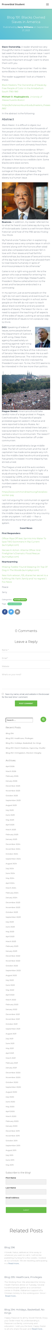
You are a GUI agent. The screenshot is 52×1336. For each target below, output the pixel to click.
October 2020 (12, 1082)
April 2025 (10, 825)
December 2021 (13, 1014)
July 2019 (9, 1155)
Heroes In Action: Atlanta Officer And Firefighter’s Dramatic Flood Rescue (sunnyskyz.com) (21, 553)
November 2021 (13, 1019)
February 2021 (12, 1063)
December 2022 (13, 956)
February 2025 (12, 834)
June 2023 (10, 927)
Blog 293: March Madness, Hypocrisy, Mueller (25, 748)
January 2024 (11, 897)
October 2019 (12, 1140)
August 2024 (11, 863)
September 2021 (13, 1029)
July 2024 (10, 868)
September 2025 (13, 800)
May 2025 (10, 820)
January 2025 (11, 839)
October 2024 (12, 854)
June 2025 (10, 815)
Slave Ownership (14, 604)
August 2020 (11, 1092)
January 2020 (11, 1126)
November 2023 (13, 907)
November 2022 (13, 961)
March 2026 (11, 771)
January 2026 (11, 781)
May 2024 (10, 878)
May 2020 (10, 1106)
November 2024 (13, 849)
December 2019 (13, 1131)
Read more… (14, 1263)
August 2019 (11, 1150)
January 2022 (11, 1009)
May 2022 (10, 990)
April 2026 (10, 766)
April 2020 (10, 1111)
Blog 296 (10, 733)
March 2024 (11, 888)
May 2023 (10, 931)
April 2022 (10, 995)
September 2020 (13, 1087)
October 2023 (12, 912)
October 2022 (12, 966)
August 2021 (11, 1034)
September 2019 (13, 1145)
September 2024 (13, 859)
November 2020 (13, 1077)
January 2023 (11, 951)
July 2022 (10, 980)
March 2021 (11, 1058)
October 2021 (12, 1024)
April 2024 (10, 883)
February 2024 (12, 893)
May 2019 (10, 1165)
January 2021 (11, 1068)
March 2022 (11, 1000)
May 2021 (10, 1048)
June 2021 (10, 1043)
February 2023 (12, 946)
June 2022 (10, 985)
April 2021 (10, 1053)
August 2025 (11, 805)
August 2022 (11, 975)
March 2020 (11, 1116)
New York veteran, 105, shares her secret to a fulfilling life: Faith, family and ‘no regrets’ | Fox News (25, 578)
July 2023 (10, 922)
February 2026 (12, 776)
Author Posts (20, 600)
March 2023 (11, 941)
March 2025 (11, 829)
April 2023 (10, 936)
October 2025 (12, 795)
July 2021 (9, 1038)
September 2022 (13, 970)
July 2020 (10, 1097)
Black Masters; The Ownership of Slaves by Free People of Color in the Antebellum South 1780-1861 (24, 88)
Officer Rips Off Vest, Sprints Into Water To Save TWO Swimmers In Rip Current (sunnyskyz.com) (24, 541)
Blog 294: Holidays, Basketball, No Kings (23, 743)
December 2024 (13, 844)
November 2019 (13, 1136)
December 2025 (13, 786)
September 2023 (13, 917)
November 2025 (13, 791)
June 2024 (10, 873)
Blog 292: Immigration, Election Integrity (23, 753)
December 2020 (13, 1072)
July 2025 (10, 810)
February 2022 (12, 1004)
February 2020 (12, 1121)
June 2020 (10, 1102)
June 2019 (10, 1160)
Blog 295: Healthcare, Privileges (19, 738)
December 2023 (13, 902)
